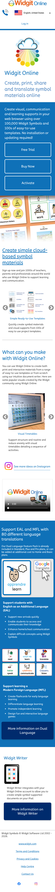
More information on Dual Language (27, 730)
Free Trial (28, 150)
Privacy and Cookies (27, 858)
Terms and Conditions (27, 851)
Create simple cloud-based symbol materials (24, 256)
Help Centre (27, 866)
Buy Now (28, 166)
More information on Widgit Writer (27, 811)
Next (50, 307)
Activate (28, 183)
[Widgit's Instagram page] (36, 884)
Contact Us (28, 873)
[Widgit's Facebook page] (19, 884)
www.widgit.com (27, 843)
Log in (25, 23)
